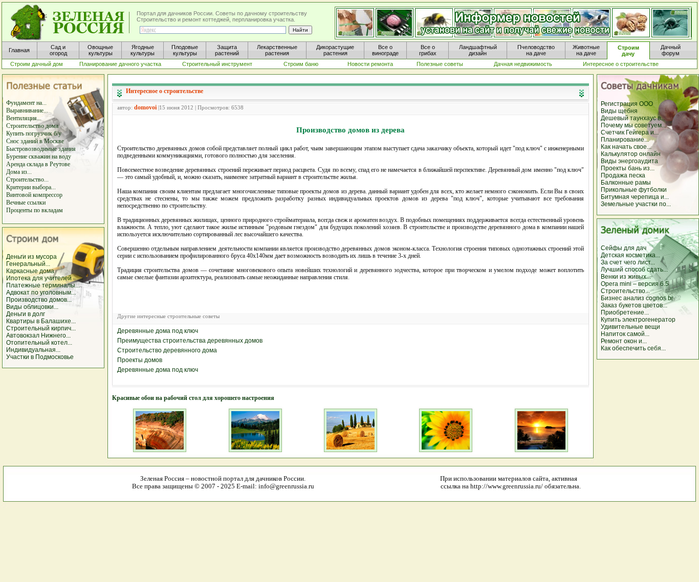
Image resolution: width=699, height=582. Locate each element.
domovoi (145, 107)
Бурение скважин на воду (38, 156)
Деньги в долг (25, 314)
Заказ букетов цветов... (634, 305)
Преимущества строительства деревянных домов (190, 340)
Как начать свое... (626, 146)
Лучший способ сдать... (634, 269)
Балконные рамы (626, 182)
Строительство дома (32, 125)
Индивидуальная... (33, 349)
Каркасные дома (30, 271)
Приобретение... (625, 312)
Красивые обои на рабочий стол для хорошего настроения (193, 397)
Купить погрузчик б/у (33, 133)
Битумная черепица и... (635, 196)
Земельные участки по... (636, 204)
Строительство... (27, 179)
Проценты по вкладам (34, 210)
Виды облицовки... (32, 306)
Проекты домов (139, 360)
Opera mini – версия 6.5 (635, 283)
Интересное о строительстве (164, 91)
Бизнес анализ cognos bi (637, 298)
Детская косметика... (630, 255)
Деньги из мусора (31, 256)
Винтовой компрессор (34, 194)
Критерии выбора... (31, 187)
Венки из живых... (626, 276)
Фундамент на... (26, 102)
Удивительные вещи (630, 326)
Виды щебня (619, 111)
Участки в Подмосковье (40, 357)
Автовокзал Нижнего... (38, 335)
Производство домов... (39, 299)
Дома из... (19, 171)
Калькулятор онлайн (631, 154)
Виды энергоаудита (629, 161)
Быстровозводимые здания (41, 148)
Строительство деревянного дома (167, 350)
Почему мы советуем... (633, 125)
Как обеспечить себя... (633, 348)
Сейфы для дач (623, 248)
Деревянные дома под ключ (157, 330)
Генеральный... (28, 263)
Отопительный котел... (39, 342)
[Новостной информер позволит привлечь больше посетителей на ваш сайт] (513, 23)
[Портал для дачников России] (71, 22)
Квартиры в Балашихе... (41, 321)
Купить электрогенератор (638, 319)
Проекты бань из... (627, 168)
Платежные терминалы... (43, 285)
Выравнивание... (27, 110)
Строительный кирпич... (41, 328)
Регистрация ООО (627, 103)
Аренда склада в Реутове (38, 164)
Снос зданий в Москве (35, 141)
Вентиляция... (23, 118)
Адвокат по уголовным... (41, 292)
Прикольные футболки (634, 189)
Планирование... (625, 139)
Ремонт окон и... (624, 341)
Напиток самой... (625, 334)
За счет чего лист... (628, 262)
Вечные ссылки (26, 202)
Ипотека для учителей (39, 278)
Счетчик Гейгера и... (630, 132)
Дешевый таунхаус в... (633, 118)
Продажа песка (623, 175)
